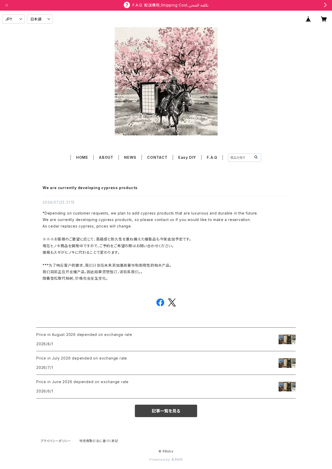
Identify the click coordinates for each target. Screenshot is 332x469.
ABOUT (106, 157)
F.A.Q (212, 157)
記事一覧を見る (166, 410)
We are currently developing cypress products (90, 187)
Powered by (160, 459)
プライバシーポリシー (55, 441)
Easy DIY (187, 157)
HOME (82, 157)
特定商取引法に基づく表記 (98, 441)
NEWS (130, 157)
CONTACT (157, 157)
